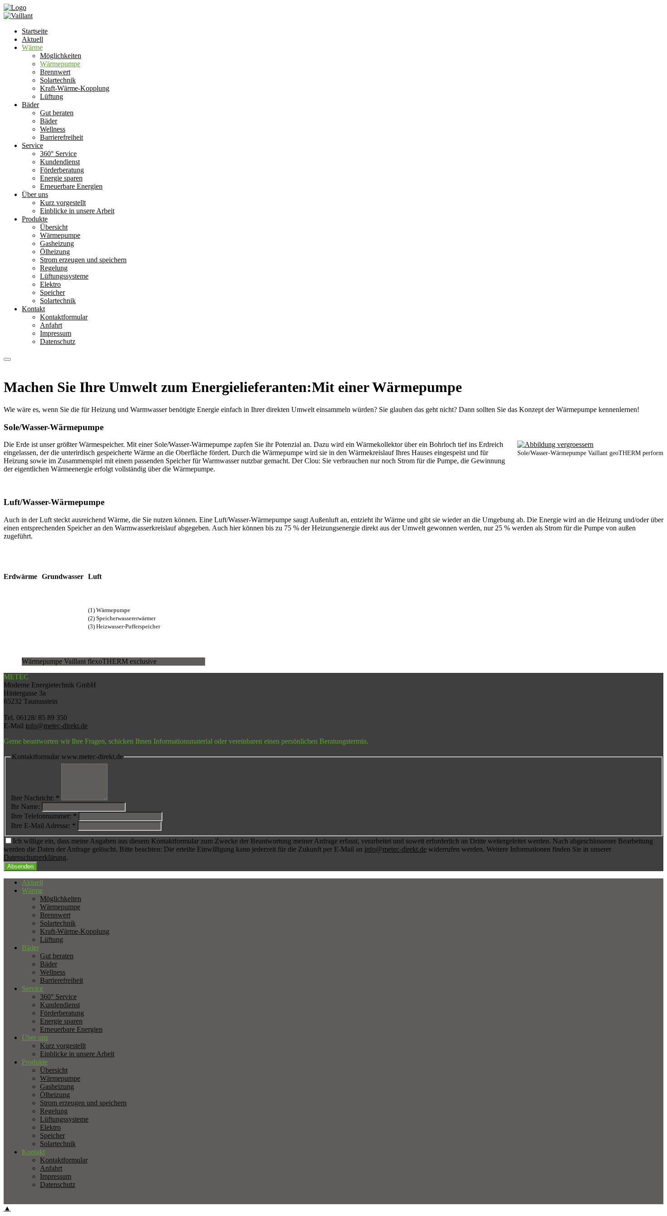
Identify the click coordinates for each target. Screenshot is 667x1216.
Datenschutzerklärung (35, 857)
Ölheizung (55, 251)
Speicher (52, 292)
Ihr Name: (25, 806)
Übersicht (54, 227)
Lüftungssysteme (64, 276)
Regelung (54, 268)
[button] (7, 359)
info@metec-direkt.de (56, 726)
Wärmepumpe (60, 235)
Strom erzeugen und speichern (83, 260)
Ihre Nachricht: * (35, 798)
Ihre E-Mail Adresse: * (43, 825)
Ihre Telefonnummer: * (44, 816)
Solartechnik (58, 300)
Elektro (50, 284)
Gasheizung (57, 243)
